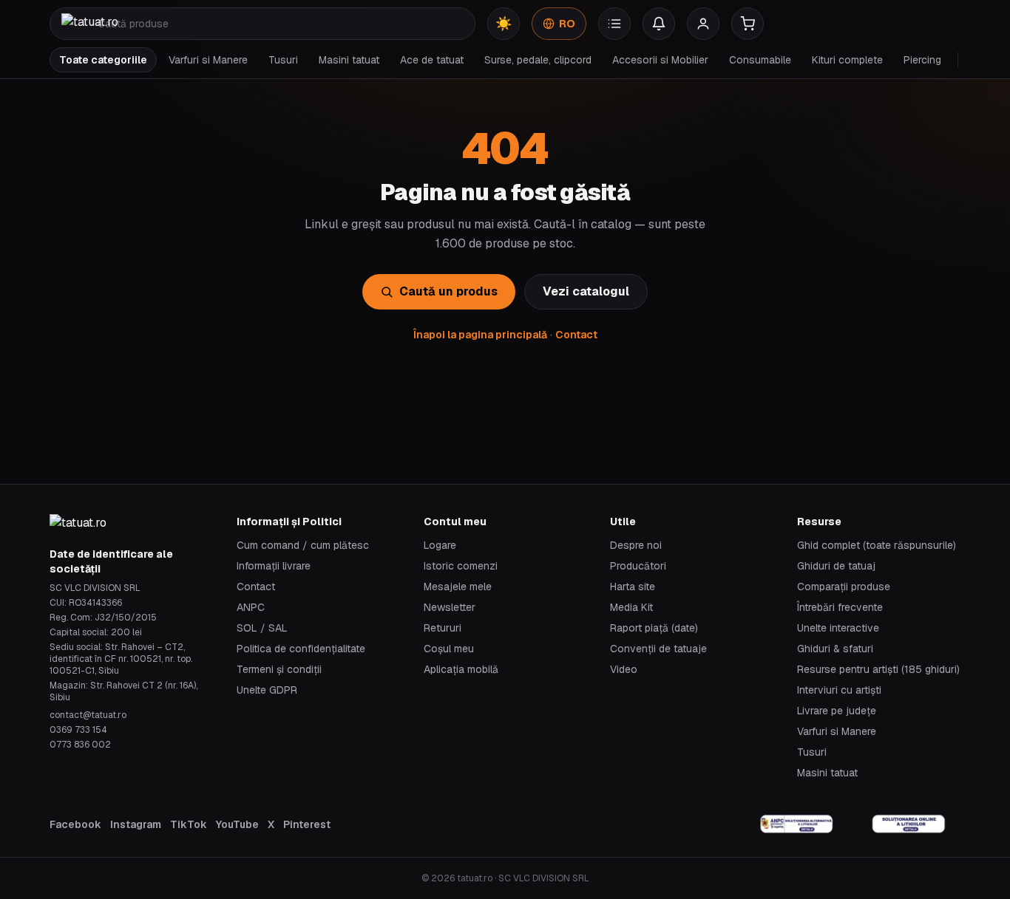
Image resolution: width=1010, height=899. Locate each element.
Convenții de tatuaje (658, 648)
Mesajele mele (458, 586)
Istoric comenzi (461, 565)
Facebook (75, 824)
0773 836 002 (80, 745)
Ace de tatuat (432, 59)
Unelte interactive (838, 628)
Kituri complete (847, 59)
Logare (440, 545)
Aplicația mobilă (461, 669)
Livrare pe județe (836, 710)
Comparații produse (843, 586)
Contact (576, 334)
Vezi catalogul (586, 291)
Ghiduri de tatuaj (836, 565)
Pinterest (307, 824)
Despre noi (636, 545)
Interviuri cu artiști (839, 690)
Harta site (632, 586)
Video (623, 669)
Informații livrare (274, 565)
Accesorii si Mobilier (660, 59)
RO (567, 23)
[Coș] (747, 23)
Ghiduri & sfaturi (835, 648)
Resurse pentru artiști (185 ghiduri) (878, 669)
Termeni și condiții (279, 669)
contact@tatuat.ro (88, 715)
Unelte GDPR (267, 690)
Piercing (922, 59)
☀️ (503, 23)
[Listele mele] (614, 23)
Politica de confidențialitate (301, 648)
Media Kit (631, 607)
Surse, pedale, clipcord (538, 59)
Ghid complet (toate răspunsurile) (876, 545)
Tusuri (283, 59)
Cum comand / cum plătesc (303, 545)
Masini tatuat (349, 59)
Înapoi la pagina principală (480, 334)
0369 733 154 (78, 730)
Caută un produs (448, 291)
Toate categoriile (103, 59)
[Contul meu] (703, 23)
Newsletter (449, 607)
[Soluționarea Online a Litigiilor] (908, 824)
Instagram (135, 824)
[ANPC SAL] (797, 824)
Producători (638, 565)
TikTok (188, 824)
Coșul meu (449, 648)
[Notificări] (659, 23)
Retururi (442, 628)
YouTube (237, 824)
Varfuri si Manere (208, 59)
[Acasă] (89, 23)
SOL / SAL (262, 628)
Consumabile (760, 59)
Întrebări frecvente (840, 607)
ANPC (251, 607)
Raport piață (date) (654, 628)
